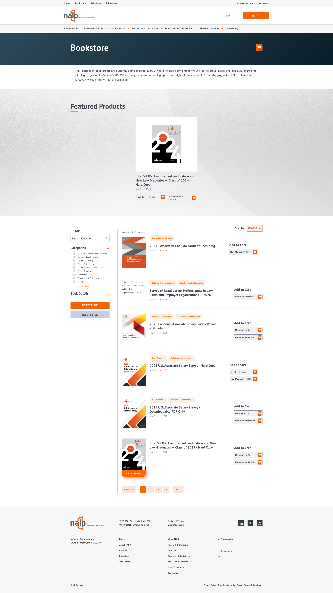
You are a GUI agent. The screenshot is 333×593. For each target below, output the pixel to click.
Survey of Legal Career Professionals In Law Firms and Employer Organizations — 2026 (181, 292)
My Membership (245, 3)
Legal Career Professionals (191, 283)
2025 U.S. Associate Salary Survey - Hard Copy (182, 365)
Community (232, 28)
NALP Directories (225, 539)
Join (218, 556)
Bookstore (80, 3)
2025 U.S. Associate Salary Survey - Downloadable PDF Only (175, 409)
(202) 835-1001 (177, 521)
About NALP (71, 28)
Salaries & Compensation (163, 283)
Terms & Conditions (253, 585)
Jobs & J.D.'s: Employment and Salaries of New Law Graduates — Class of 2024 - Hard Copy (165, 180)
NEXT (178, 489)
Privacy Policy (210, 585)
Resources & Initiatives (145, 28)
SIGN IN (256, 15)
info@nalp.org (177, 524)
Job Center (111, 3)
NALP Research (158, 358)
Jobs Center (124, 561)
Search (262, 3)
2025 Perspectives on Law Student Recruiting (182, 246)
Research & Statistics (96, 28)
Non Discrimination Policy (230, 585)
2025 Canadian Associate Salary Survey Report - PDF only (184, 326)
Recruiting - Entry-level (162, 238)
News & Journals (209, 28)
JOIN (227, 15)
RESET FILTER (90, 314)
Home (67, 3)
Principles (96, 3)
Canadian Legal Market (162, 316)
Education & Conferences (179, 28)
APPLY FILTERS (90, 305)
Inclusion (120, 28)
